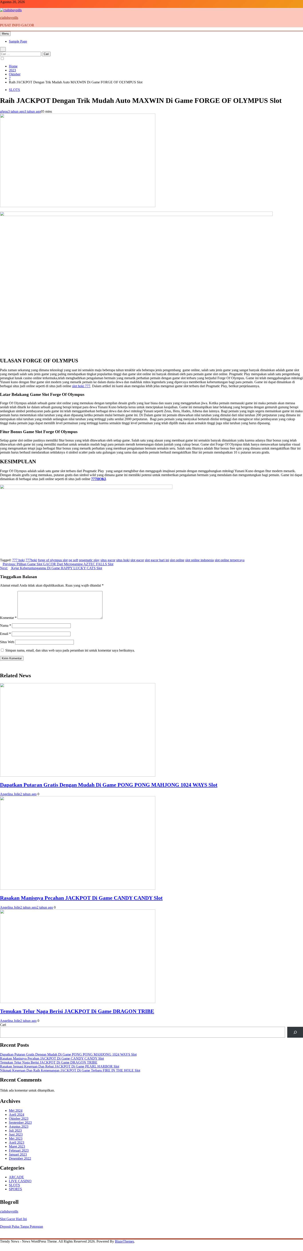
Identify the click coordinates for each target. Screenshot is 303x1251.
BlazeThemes (124, 1241)
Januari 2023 (18, 1154)
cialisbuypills (9, 18)
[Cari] (295, 1032)
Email (5, 634)
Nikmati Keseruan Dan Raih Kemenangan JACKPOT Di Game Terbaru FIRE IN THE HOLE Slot (70, 1070)
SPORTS (15, 1189)
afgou (4, 111)
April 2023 (16, 1142)
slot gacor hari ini (157, 560)
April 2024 (16, 1114)
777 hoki (18, 560)
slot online (177, 560)
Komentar (8, 618)
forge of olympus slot (53, 560)
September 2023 (20, 1122)
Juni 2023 (16, 1134)
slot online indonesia (199, 560)
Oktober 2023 (18, 1118)
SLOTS (14, 90)
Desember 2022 (20, 1158)
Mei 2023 (15, 1138)
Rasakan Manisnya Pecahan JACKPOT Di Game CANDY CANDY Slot (81, 898)
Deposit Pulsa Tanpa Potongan (21, 1226)
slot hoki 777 (81, 386)
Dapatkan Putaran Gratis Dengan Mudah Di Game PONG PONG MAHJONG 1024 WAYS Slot (108, 785)
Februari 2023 (19, 1150)
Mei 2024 (15, 1110)
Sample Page (18, 41)
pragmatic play (89, 560)
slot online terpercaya (229, 560)
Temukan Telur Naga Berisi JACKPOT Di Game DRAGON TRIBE (77, 1011)
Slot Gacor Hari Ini (13, 1219)
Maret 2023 (17, 1146)
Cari (3, 1025)
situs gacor (107, 560)
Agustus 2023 (18, 1126)
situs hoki (123, 560)
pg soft (73, 560)
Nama (5, 625)
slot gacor (137, 560)
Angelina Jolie (10, 794)
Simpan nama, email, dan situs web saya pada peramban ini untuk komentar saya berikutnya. (70, 650)
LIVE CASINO (20, 1181)
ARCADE (16, 1177)
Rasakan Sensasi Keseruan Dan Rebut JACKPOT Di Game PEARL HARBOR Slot (59, 1066)
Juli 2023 (15, 1130)
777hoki (31, 560)
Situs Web (7, 642)
